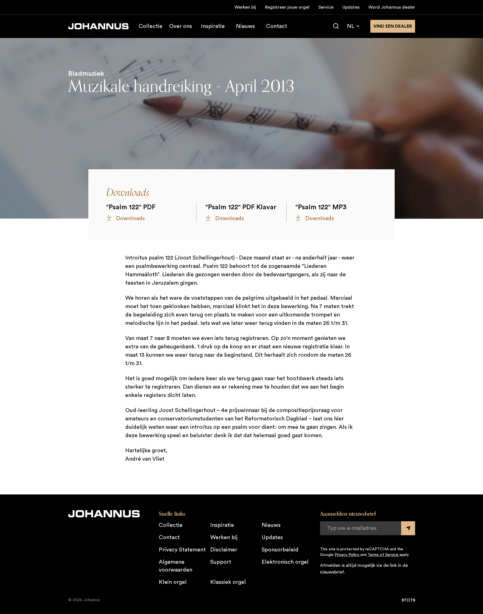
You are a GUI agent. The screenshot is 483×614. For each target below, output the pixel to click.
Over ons (180, 26)
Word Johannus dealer (391, 7)
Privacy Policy (347, 555)
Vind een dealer (392, 26)
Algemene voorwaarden (175, 566)
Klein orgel (173, 582)
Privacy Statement (182, 550)
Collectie (150, 26)
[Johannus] (98, 26)
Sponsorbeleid (280, 550)
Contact (276, 26)
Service (325, 7)
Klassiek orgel (228, 582)
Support (220, 562)
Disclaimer (223, 550)
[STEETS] (408, 600)
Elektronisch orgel (285, 562)
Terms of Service (383, 555)
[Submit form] (408, 528)
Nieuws (245, 26)
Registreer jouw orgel (287, 7)
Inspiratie (213, 26)
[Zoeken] (336, 26)
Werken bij (245, 7)
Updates (350, 7)
